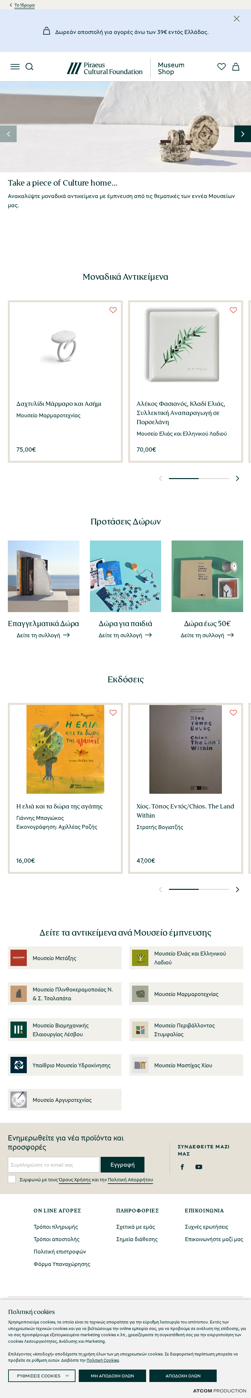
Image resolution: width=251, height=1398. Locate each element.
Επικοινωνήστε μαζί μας (214, 1239)
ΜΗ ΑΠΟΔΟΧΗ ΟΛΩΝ (112, 1376)
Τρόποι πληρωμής (56, 1226)
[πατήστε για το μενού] (15, 67)
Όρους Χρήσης (75, 1179)
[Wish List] (113, 310)
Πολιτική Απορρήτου (130, 1179)
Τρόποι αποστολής (56, 1239)
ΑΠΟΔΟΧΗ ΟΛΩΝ (183, 1376)
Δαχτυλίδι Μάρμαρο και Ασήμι (58, 404)
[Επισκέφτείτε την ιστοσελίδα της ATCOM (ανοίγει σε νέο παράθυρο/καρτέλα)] (219, 1390)
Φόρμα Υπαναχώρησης (62, 1264)
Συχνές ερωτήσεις (206, 1226)
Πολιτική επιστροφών (60, 1251)
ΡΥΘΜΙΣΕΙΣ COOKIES (38, 1376)
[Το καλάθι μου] (236, 66)
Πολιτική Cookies (103, 1360)
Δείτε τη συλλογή (38, 635)
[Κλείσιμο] (236, 18)
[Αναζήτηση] (29, 66)
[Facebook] (182, 1167)
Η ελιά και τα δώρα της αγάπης (59, 806)
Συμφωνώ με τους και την (86, 1179)
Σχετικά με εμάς (135, 1226)
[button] (8, 133)
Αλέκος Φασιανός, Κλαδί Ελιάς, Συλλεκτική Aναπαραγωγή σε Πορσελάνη (181, 413)
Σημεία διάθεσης (137, 1239)
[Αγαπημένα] (221, 66)
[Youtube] (198, 1167)
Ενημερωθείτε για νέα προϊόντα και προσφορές (66, 1142)
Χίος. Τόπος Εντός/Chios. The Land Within (185, 810)
